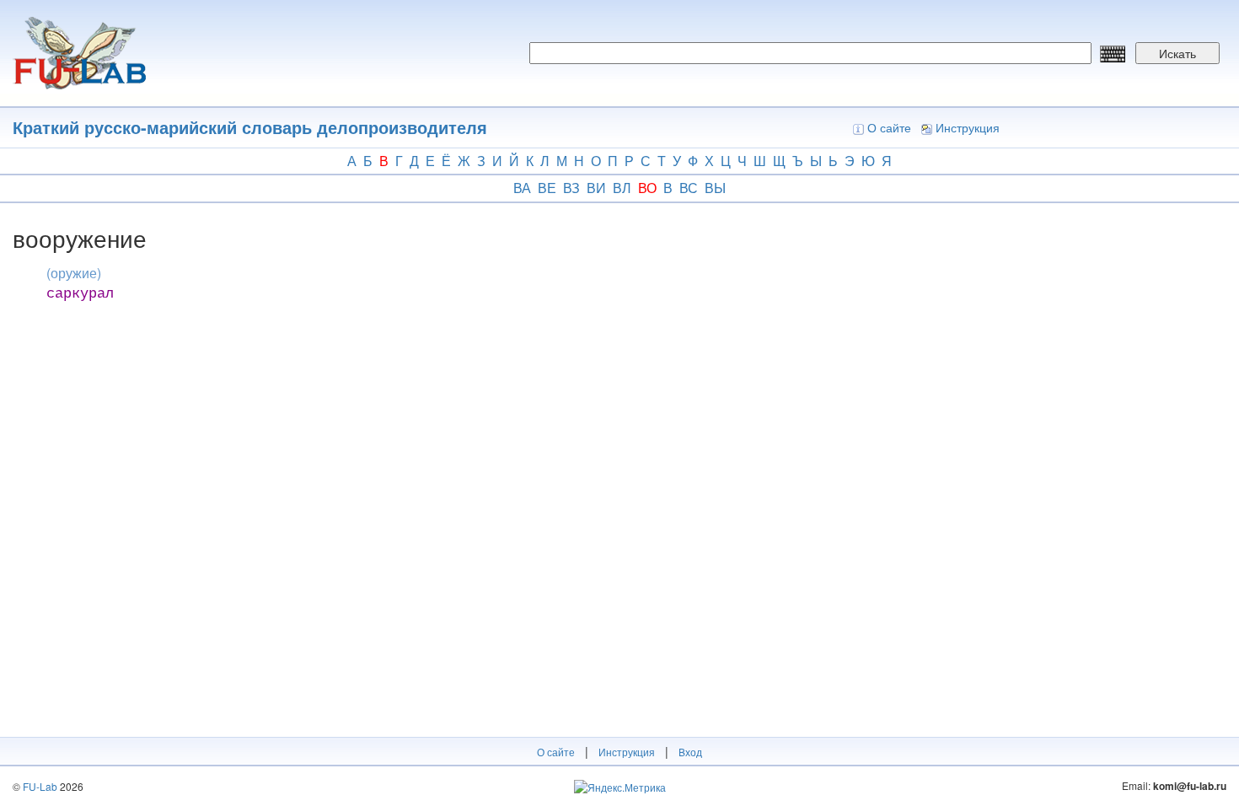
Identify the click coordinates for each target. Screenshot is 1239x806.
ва (522, 187)
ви (596, 187)
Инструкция (968, 127)
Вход (690, 751)
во (647, 187)
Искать (1177, 53)
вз (571, 187)
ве (547, 187)
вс (688, 187)
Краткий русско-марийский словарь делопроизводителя (250, 127)
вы (715, 187)
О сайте (889, 127)
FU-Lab (40, 786)
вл (622, 187)
